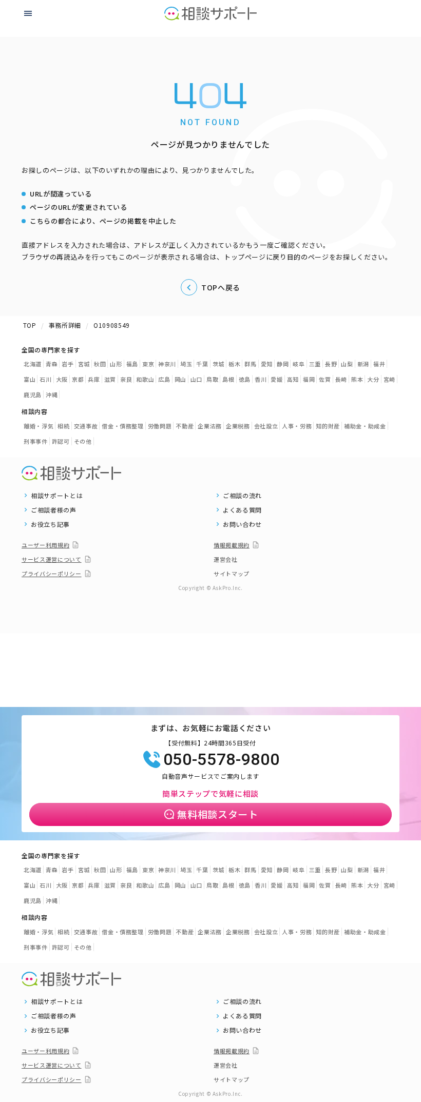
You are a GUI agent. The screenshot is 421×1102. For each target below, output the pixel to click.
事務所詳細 (65, 325)
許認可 (61, 441)
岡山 (180, 379)
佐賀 (325, 379)
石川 (45, 379)
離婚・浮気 (38, 426)
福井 (379, 364)
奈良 (126, 379)
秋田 (100, 364)
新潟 (363, 364)
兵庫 (94, 379)
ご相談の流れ (242, 495)
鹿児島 (33, 394)
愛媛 (276, 379)
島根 (228, 379)
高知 (293, 379)
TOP (29, 325)
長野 (331, 364)
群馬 (250, 364)
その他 (83, 441)
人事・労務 (297, 426)
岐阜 (298, 364)
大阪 (62, 379)
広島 (164, 379)
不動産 (185, 426)
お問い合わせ (242, 524)
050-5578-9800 (221, 759)
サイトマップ (232, 573)
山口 (196, 379)
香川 (260, 379)
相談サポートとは (57, 495)
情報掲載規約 (232, 545)
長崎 (341, 379)
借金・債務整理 (123, 426)
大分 (373, 379)
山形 (116, 364)
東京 (148, 364)
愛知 (267, 364)
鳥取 (212, 379)
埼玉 (186, 364)
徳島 (245, 379)
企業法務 (210, 426)
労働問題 (160, 426)
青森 (52, 364)
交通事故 (86, 426)
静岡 (283, 364)
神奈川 (167, 364)
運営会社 (226, 559)
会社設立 (266, 426)
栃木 (234, 364)
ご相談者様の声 (53, 510)
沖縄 (52, 394)
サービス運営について (52, 559)
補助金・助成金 (365, 426)
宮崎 (389, 379)
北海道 (33, 364)
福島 (132, 364)
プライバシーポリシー (52, 573)
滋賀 (110, 379)
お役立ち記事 (50, 524)
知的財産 (328, 426)
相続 (63, 426)
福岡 (309, 379)
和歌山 (145, 379)
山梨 (347, 364)
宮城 (84, 364)
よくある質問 (242, 510)
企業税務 (238, 426)
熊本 (357, 379)
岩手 (67, 364)
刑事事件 (36, 441)
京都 (78, 379)
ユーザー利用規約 (45, 545)
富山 (29, 379)
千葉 (202, 364)
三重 (315, 364)
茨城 (218, 364)
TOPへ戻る (220, 287)
